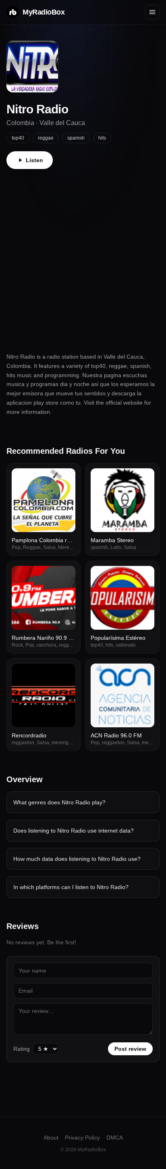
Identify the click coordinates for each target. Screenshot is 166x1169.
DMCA (114, 1137)
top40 (18, 138)
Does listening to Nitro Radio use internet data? (73, 830)
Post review (130, 1049)
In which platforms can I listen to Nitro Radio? (71, 887)
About (51, 1137)
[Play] (65, 479)
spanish (76, 138)
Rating (21, 1049)
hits (102, 138)
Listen (34, 160)
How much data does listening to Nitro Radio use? (77, 859)
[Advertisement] (83, 256)
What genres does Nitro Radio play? (59, 802)
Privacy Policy (82, 1137)
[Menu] (152, 12)
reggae (46, 138)
